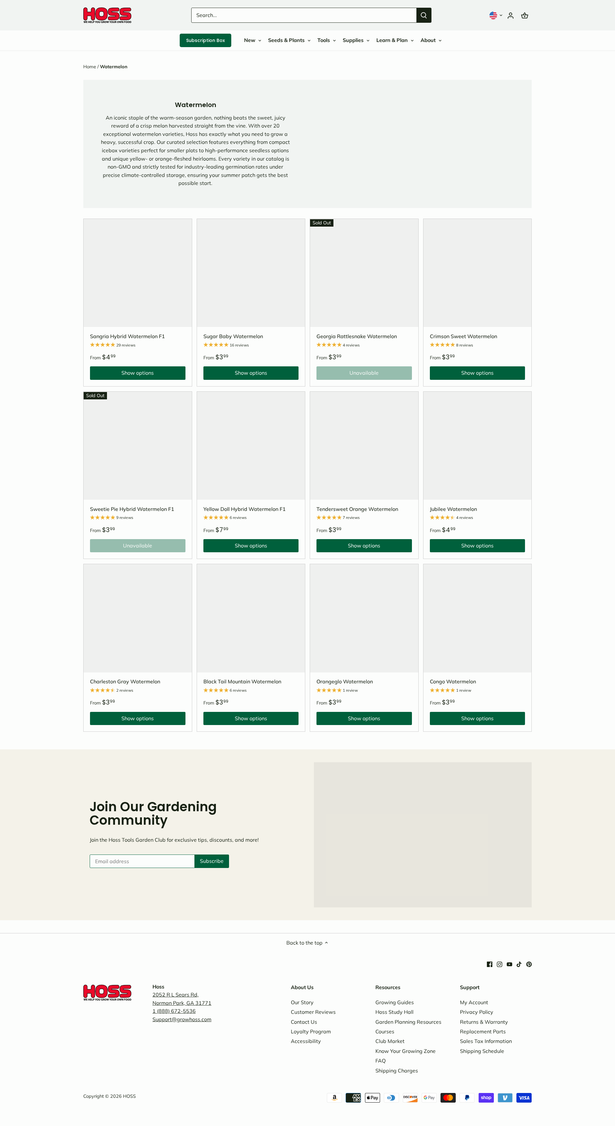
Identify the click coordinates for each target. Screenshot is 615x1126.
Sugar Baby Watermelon (233, 336)
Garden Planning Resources (408, 1022)
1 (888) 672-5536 (174, 1011)
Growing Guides (394, 1002)
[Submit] (423, 15)
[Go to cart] (525, 15)
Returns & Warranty (484, 1022)
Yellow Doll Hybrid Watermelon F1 (244, 509)
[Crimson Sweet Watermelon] (477, 273)
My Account (474, 1002)
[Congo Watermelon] (477, 618)
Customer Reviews (313, 1012)
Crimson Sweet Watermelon (463, 336)
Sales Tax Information (486, 1041)
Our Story (302, 1002)
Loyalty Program (311, 1031)
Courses (384, 1031)
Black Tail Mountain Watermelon (242, 681)
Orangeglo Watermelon (344, 681)
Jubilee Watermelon (453, 509)
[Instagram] (499, 963)
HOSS (129, 1096)
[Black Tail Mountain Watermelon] (251, 618)
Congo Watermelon (453, 681)
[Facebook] (489, 963)
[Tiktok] (519, 963)
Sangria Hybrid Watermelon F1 (127, 336)
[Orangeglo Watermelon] (364, 618)
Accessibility (306, 1041)
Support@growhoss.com (181, 1019)
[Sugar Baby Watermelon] (251, 273)
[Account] (511, 15)
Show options (122, 374)
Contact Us (304, 1022)
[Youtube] (509, 963)
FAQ (380, 1060)
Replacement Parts (483, 1031)
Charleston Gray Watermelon (125, 681)
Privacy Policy (476, 1012)
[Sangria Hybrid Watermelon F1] (138, 273)
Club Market (390, 1041)
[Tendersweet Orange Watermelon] (364, 446)
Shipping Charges (396, 1070)
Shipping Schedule (482, 1051)
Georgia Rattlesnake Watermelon (356, 336)
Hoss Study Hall (394, 1012)
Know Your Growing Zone (405, 1051)
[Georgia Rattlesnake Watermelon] (364, 273)
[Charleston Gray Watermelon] (138, 618)
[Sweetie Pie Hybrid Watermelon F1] (138, 446)
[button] (496, 15)
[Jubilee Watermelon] (477, 446)
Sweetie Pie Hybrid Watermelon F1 (132, 509)
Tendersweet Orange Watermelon (357, 509)
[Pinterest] (529, 963)
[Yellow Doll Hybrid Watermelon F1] (251, 446)
